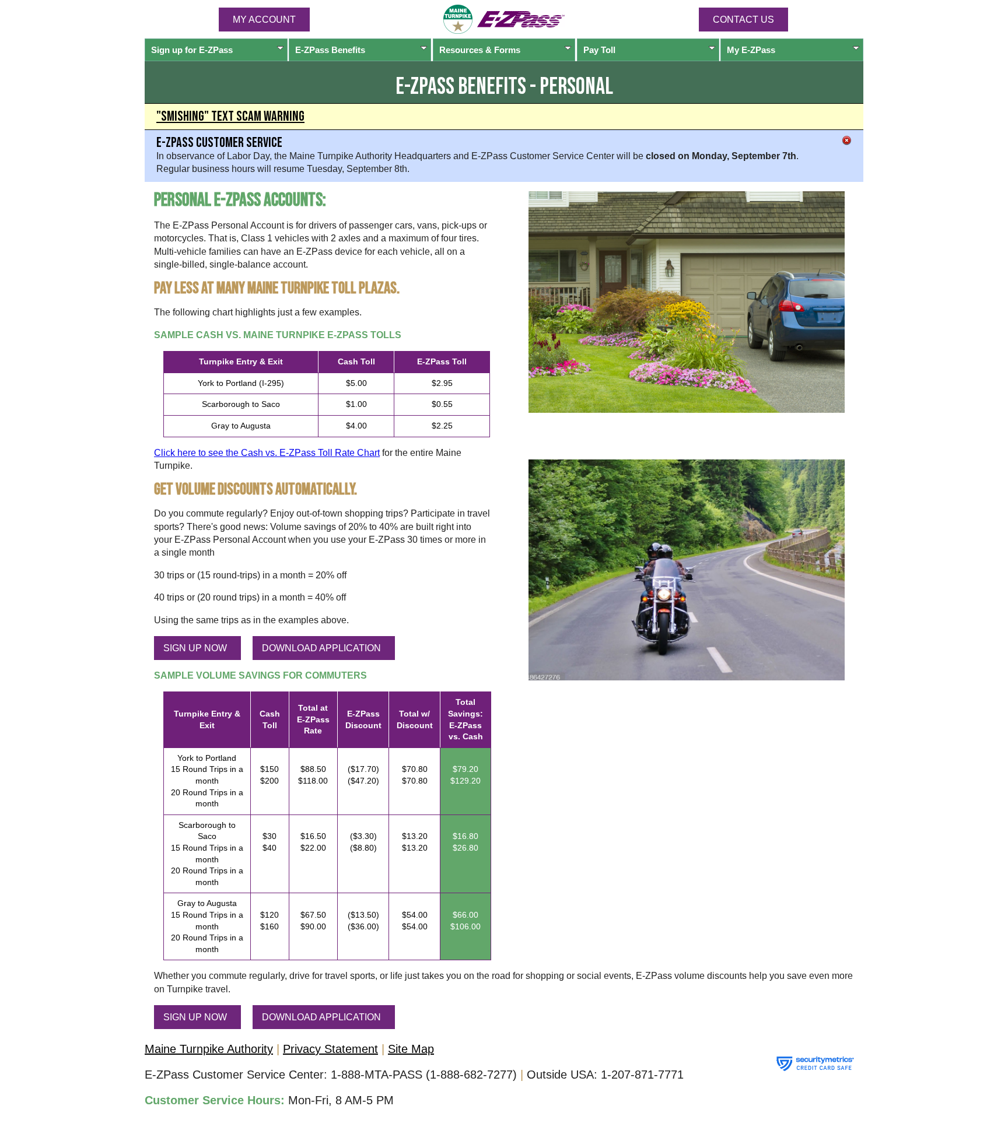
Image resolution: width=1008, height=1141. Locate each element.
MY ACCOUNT (264, 19)
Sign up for (192, 50)
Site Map (411, 1048)
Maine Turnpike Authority (209, 1048)
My (751, 50)
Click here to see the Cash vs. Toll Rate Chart (267, 453)
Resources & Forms (479, 50)
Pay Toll (599, 50)
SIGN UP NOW (195, 648)
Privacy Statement (330, 1048)
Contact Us (743, 19)
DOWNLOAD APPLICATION (321, 648)
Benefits (330, 50)
